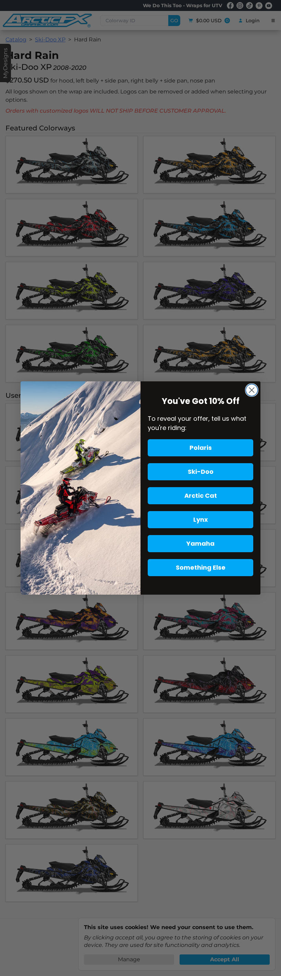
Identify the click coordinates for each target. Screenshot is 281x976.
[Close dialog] (252, 390)
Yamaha (200, 543)
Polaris (201, 447)
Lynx (200, 519)
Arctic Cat (200, 495)
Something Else (200, 567)
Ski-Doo (200, 471)
